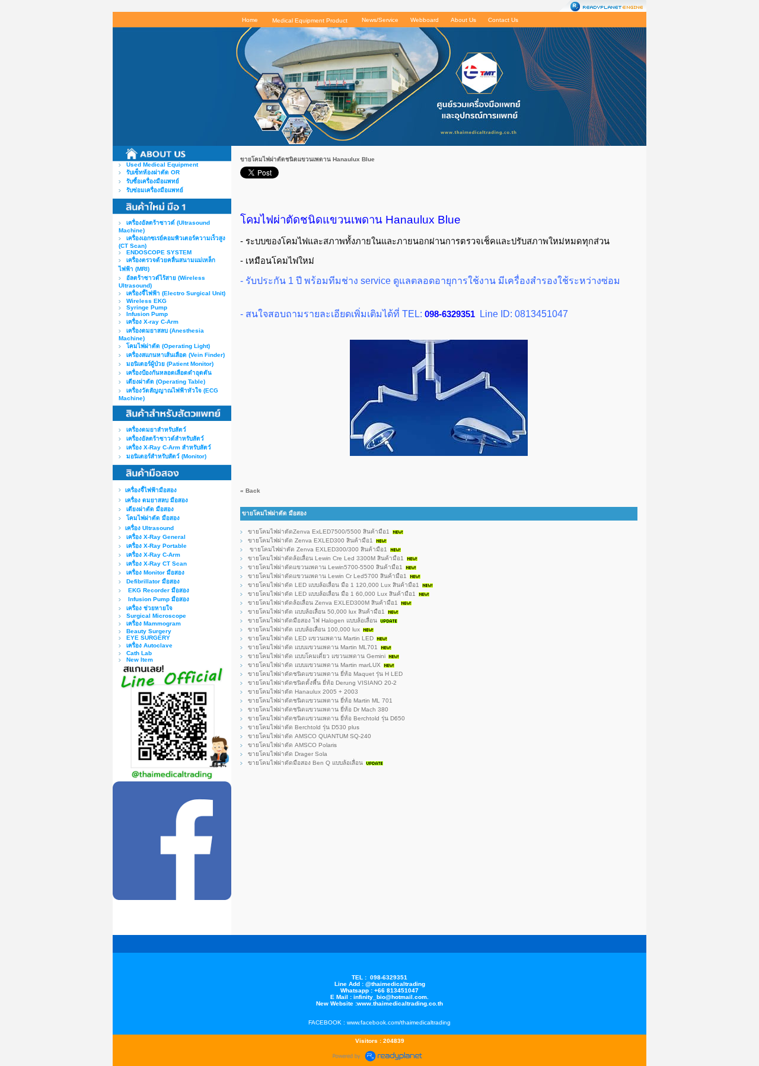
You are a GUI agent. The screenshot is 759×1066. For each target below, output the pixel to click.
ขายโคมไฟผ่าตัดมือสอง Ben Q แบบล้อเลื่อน (305, 762)
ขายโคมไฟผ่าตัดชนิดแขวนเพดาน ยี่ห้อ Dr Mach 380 (318, 709)
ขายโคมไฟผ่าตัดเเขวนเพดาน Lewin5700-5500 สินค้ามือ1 (325, 567)
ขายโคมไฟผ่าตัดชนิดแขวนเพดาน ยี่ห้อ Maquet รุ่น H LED (325, 674)
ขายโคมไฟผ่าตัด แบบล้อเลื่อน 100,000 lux (305, 629)
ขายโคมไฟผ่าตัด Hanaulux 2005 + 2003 (303, 691)
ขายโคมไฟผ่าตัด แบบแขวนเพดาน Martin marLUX (314, 665)
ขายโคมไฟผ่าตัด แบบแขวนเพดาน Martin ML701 (313, 647)
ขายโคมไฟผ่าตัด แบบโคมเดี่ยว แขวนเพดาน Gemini (316, 656)
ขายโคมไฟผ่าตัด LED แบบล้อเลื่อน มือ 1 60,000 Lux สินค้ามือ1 (332, 594)
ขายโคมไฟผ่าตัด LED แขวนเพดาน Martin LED (311, 638)
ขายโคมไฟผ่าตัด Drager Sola (287, 754)
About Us (463, 20)
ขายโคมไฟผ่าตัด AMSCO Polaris (292, 745)
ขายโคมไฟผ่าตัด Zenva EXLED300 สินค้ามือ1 (310, 540)
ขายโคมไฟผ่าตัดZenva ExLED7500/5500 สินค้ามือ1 (319, 531)
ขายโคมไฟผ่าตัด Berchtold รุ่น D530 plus (303, 727)
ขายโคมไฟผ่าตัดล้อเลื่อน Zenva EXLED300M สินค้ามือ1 (323, 602)
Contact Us (503, 20)
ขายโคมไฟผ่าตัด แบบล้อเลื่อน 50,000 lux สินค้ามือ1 (316, 611)
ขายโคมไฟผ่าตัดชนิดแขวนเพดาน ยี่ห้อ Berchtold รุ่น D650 (326, 718)
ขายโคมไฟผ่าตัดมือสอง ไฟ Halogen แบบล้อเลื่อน (312, 620)
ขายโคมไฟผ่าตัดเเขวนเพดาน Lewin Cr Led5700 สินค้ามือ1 (327, 576)
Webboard (424, 20)
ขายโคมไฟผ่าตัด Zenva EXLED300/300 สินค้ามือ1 (317, 549)
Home (250, 20)
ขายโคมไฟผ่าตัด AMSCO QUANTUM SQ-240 (309, 736)
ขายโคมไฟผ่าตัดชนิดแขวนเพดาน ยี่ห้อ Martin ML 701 (320, 700)
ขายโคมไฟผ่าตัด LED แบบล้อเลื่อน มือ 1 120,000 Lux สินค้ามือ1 (333, 585)
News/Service (380, 20)
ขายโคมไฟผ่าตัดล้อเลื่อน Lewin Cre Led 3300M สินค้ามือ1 (326, 558)
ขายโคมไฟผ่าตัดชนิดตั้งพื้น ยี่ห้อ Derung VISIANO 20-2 (322, 682)
